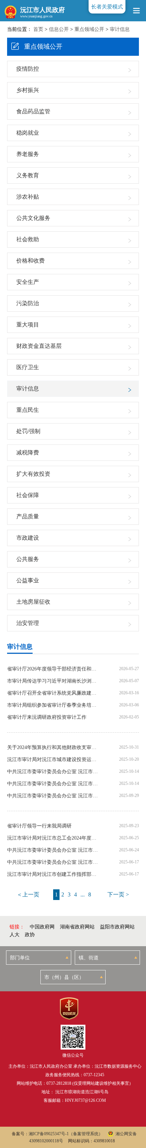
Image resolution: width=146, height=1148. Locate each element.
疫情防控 (27, 69)
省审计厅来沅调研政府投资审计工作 (46, 717)
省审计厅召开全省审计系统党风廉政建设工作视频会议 (53, 693)
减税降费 (27, 452)
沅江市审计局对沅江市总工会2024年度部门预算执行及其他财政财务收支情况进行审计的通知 (53, 838)
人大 (14, 934)
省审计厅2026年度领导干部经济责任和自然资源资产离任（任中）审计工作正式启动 (53, 669)
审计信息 (120, 29)
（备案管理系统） (86, 1133)
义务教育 (27, 175)
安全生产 (27, 282)
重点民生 (27, 410)
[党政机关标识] (69, 1008)
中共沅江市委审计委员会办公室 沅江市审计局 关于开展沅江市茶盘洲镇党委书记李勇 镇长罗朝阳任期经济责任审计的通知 (53, 771)
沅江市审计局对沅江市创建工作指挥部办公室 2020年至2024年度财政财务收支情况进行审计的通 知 (53, 874)
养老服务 (27, 154)
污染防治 (27, 303)
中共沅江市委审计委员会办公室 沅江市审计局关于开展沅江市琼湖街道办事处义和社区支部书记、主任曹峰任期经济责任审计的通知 (53, 795)
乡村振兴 (27, 90)
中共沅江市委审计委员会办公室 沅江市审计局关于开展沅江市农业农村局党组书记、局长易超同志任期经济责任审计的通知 (53, 862)
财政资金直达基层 (39, 346)
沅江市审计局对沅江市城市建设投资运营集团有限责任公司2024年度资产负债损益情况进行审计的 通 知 (53, 759)
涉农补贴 (27, 197)
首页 (38, 29)
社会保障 (27, 495)
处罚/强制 (28, 431)
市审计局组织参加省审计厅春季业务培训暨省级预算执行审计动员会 (53, 705)
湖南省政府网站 (77, 926)
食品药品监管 (33, 111)
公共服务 (27, 559)
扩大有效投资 (33, 474)
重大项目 (27, 325)
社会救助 (27, 239)
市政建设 (27, 538)
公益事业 (27, 580)
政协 (30, 934)
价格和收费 (30, 261)
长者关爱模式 (107, 7)
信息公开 (59, 29)
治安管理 (27, 623)
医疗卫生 (27, 367)
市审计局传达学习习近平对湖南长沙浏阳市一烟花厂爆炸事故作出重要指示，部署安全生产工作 (53, 681)
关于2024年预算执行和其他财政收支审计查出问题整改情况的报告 (53, 747)
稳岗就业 (27, 133)
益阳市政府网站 (117, 926)
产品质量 (27, 516)
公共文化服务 (33, 218)
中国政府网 (42, 926)
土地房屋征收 (33, 602)
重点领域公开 (89, 29)
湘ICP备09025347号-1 (49, 1133)
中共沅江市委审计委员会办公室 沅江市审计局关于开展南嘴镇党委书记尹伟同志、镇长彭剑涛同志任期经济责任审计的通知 (53, 850)
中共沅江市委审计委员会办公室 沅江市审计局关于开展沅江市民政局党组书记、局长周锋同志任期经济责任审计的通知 (53, 783)
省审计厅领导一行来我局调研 (39, 826)
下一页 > (118, 894)
